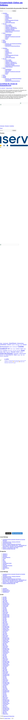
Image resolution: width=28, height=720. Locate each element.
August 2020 (5, 666)
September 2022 (6, 641)
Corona (21, 346)
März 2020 (5, 670)
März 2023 (5, 634)
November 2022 (6, 639)
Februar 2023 (5, 635)
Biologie (10, 346)
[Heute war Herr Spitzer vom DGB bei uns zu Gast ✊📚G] (14, 443)
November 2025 (6, 604)
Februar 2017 (5, 697)
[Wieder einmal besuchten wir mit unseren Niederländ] (14, 436)
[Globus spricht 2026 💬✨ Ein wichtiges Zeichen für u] (14, 509)
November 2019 (6, 674)
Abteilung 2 (5, 555)
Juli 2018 (4, 685)
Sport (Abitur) (8, 35)
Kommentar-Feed (6, 590)
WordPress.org (6, 592)
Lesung (1, 351)
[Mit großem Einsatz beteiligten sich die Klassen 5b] (14, 462)
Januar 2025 (5, 613)
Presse (4, 40)
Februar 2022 (5, 646)
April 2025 (5, 609)
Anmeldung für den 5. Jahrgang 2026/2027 (11, 541)
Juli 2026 (4, 597)
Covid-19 (3, 348)
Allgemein (2, 125)
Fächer (4, 33)
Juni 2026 (5, 598)
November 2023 (6, 627)
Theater (15, 354)
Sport (4, 569)
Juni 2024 (5, 619)
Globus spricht (10, 350)
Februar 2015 (5, 713)
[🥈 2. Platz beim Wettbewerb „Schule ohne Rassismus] (14, 450)
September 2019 (6, 675)
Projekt (17, 351)
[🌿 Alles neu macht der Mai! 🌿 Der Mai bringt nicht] (14, 471)
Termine (7, 14)
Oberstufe (7, 125)
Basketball (25, 344)
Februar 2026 (5, 602)
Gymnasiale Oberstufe (9, 29)
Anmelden (5, 588)
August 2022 (5, 642)
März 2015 (5, 712)
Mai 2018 (5, 687)
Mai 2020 (5, 668)
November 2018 (6, 683)
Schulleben (5, 13)
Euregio (6, 19)
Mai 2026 (5, 599)
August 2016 (5, 704)
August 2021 (5, 653)
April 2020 (5, 669)
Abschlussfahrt (5, 343)
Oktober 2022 (5, 640)
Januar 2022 (5, 647)
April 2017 (5, 695)
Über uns (4, 23)
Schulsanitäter (16, 353)
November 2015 (6, 709)
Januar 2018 (5, 689)
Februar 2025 (5, 612)
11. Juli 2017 (2, 88)
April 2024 (5, 621)
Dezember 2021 (6, 648)
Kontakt (4, 42)
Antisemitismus (3, 344)
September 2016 (6, 703)
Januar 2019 (5, 681)
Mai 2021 (5, 655)
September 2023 (6, 629)
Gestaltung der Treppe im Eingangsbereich (8, 84)
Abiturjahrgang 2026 (7, 543)
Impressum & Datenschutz (8, 716)
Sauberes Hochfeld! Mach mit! (9, 548)
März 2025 (5, 611)
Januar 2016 (5, 706)
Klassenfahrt (18, 350)
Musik (4, 351)
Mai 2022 (5, 643)
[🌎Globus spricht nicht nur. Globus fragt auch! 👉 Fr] (14, 501)
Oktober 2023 (5, 628)
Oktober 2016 (5, 702)
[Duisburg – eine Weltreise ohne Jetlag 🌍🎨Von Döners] (14, 457)
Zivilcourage (6, 356)
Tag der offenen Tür (9, 354)
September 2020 (6, 664)
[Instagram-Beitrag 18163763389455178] (14, 430)
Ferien (21, 348)
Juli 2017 (4, 692)
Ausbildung (9, 344)
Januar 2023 (5, 636)
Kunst (6, 38)
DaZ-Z (11, 348)
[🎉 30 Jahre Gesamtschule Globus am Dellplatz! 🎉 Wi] (14, 408)
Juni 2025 (5, 608)
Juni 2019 (5, 677)
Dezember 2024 (6, 614)
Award (21, 344)
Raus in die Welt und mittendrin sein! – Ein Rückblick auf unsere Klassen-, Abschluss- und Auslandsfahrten (14, 546)
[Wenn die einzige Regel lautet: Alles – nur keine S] (14, 486)
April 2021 (5, 656)
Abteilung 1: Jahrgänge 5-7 (10, 27)
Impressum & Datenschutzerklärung (12, 46)
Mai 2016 (5, 705)
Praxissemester (8, 44)
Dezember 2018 (6, 682)
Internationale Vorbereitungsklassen (12, 30)
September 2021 (6, 652)
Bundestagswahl (15, 346)
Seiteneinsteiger (6, 567)
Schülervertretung (9, 31)
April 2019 (5, 678)
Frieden (25, 348)
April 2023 (5, 633)
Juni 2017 (5, 694)
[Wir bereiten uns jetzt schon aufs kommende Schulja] (14, 419)
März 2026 (5, 601)
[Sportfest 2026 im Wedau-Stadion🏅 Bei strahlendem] (14, 393)
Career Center (8, 21)
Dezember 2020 (6, 661)
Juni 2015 (5, 711)
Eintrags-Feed (5, 589)
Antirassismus (20, 343)
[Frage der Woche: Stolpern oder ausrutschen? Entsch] (14, 497)
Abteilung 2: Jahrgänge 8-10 (11, 28)
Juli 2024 (4, 618)
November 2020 (6, 662)
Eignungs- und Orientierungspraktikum (13, 43)
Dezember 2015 (6, 708)
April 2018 (5, 688)
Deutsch (7, 37)
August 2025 (5, 606)
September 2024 (6, 616)
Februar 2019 (5, 680)
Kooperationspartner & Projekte (11, 20)
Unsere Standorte (8, 26)
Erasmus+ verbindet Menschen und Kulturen (12, 544)
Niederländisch (8, 34)
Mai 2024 (5, 620)
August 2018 (5, 684)
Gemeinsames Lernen (7, 563)
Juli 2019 (4, 676)
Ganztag (7, 15)
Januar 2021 (5, 660)
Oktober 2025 (5, 605)
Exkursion (18, 348)
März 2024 (5, 622)
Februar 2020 (5, 671)
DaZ (8, 348)
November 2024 (6, 615)
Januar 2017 (5, 698)
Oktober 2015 (5, 710)
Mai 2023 (5, 632)
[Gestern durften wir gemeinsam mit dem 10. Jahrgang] (14, 480)
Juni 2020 (5, 667)
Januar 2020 (5, 673)
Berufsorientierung (4, 346)
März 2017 (5, 696)
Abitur (1, 343)
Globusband (5, 350)
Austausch (13, 344)
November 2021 (6, 649)
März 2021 (5, 657)
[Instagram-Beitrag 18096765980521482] (14, 428)
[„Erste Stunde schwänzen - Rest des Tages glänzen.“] (14, 426)
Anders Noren (7, 718)
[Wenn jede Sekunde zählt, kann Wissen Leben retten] (14, 523)
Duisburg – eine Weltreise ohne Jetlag (10, 547)
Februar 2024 (5, 623)
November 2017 (6, 690)
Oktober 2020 (5, 663)
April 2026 (5, 600)
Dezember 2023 (6, 626)
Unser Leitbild (8, 24)
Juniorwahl (14, 350)
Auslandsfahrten (8, 17)
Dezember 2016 (6, 699)
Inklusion (7, 16)
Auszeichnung (17, 344)
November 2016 (6, 701)
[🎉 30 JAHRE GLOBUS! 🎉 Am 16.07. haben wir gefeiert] (14, 374)
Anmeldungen (12, 343)
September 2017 (6, 691)
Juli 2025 (4, 607)
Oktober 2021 (5, 650)
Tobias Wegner (9, 88)
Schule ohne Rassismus (10, 22)
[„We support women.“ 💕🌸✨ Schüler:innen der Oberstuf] (14, 492)
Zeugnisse (1, 356)
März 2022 (5, 644)
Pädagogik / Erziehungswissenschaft (12, 36)
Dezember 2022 (6, 637)
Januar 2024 (5, 625)
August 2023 (5, 630)
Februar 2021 (5, 659)
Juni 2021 (5, 654)
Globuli (1, 350)
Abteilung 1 (5, 553)
